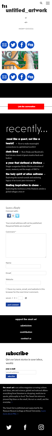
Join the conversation (26, 106)
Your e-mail (10, 369)
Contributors (26, 332)
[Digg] (30, 45)
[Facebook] (21, 45)
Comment (11, 232)
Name (8, 263)
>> (12, 402)
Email (8, 273)
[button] (9, 217)
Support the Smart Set (26, 319)
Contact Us (26, 338)
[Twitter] (13, 45)
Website (9, 279)
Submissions (26, 325)
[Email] (4, 45)
